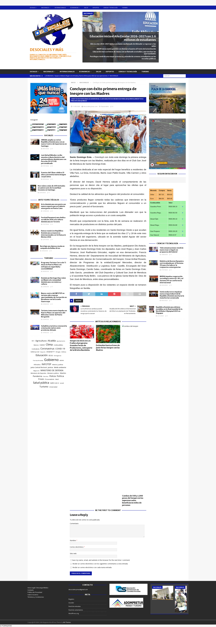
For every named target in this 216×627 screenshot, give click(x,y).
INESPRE (78, 301)
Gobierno (51, 359)
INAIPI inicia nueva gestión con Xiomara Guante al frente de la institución (126, 49)
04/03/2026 (164, 300)
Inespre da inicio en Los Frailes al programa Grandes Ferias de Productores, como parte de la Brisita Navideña (81, 345)
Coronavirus (47, 348)
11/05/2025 (76, 106)
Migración (36, 370)
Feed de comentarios (76, 610)
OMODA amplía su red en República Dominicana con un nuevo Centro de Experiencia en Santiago (54, 143)
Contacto (31, 590)
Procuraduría (49, 379)
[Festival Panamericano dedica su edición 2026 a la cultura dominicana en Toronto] (34, 219)
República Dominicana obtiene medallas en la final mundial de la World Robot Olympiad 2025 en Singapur (169, 310)
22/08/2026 (46, 319)
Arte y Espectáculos (48, 200)
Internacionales (60, 7)
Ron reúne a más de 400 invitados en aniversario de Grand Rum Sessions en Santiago (51, 188)
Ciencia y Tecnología (167, 243)
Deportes (96, 7)
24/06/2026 (45, 251)
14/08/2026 (164, 254)
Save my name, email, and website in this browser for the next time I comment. (101, 560)
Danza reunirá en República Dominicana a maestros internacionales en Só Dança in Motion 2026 (53, 234)
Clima (49, 344)
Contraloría (35, 349)
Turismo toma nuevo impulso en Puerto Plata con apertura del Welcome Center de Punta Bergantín (54, 314)
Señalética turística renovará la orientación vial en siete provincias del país (54, 328)
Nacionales (45, 7)
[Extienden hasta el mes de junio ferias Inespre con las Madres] (108, 334)
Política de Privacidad (35, 592)
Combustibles (58, 345)
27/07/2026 (46, 224)
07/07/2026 (46, 166)
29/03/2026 (164, 285)
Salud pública (41, 382)
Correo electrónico (77, 547)
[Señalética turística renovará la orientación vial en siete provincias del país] (34, 327)
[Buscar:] (174, 76)
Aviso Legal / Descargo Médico (38, 588)
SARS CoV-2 (54, 383)
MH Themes (67, 622)
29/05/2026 (46, 179)
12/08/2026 (46, 211)
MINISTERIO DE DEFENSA (51, 370)
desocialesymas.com (90, 106)
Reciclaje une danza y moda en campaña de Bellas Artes (52, 247)
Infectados (37, 364)
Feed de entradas (75, 606)
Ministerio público (53, 373)
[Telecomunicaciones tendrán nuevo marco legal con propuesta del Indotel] (153, 249)
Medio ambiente (60, 367)
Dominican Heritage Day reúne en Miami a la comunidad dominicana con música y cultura (53, 281)
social (62, 383)
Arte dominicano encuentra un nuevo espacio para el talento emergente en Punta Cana (53, 206)
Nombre (73, 540)
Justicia (50, 367)
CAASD (42, 345)
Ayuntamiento (61, 341)
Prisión (41, 379)
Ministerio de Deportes (38, 373)
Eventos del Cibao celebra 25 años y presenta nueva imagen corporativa (53, 175)
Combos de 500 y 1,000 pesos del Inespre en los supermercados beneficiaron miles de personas (132, 500)
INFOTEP (46, 364)
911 (33, 341)
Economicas (74, 7)
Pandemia (37, 376)
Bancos (36, 345)
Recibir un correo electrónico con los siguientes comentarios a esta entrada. (100, 564)
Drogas (58, 352)
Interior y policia (57, 365)
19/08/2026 (46, 332)
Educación (42, 355)
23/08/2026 (46, 286)
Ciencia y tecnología (110, 7)
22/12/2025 (160, 316)
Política (60, 376)
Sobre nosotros (33, 595)
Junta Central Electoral (39, 367)
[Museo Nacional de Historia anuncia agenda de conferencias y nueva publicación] (162, 593)
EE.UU (51, 355)
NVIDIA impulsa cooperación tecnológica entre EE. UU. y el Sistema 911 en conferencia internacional (171, 279)
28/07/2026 (46, 148)
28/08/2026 (46, 271)
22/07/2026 (46, 239)
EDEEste (63, 352)
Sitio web (73, 553)
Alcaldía (52, 340)
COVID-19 (60, 348)
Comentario (74, 523)
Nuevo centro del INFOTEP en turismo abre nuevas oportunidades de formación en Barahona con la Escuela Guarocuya (54, 297)
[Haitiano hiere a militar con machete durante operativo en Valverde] (185, 599)
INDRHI (62, 360)
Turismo (125, 7)
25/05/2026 (42, 192)
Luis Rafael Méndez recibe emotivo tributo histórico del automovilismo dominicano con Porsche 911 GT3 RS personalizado (53, 159)
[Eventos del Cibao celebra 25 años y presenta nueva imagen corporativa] (34, 175)
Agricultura (41, 340)
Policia (52, 376)
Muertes (63, 373)
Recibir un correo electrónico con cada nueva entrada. (92, 567)
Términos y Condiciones (36, 597)
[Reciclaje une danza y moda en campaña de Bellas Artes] (34, 248)
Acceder (71, 603)
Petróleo (45, 376)
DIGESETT (50, 352)
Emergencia (57, 355)
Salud (86, 7)
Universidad (53, 387)
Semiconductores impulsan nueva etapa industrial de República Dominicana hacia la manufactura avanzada (172, 295)
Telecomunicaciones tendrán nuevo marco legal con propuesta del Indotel (171, 250)
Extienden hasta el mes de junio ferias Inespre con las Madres (108, 347)
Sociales (32, 7)
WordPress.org (74, 613)
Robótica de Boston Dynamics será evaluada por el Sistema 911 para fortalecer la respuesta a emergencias (172, 264)
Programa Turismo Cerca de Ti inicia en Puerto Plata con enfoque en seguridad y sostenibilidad (53, 266)
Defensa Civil (35, 352)
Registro (71, 599)
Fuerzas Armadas (38, 360)
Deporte (42, 352)
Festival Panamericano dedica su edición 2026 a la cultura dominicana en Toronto (53, 220)
